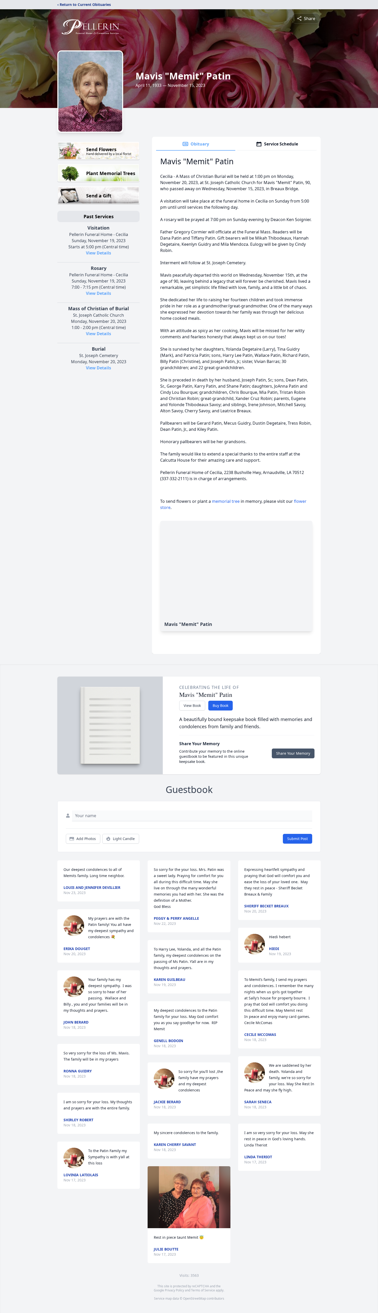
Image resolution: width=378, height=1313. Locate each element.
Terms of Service (203, 1290)
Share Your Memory (293, 753)
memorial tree (226, 501)
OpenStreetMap (194, 1298)
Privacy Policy (174, 1290)
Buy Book (220, 705)
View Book (192, 705)
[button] (189, 1197)
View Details (98, 253)
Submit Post (297, 838)
